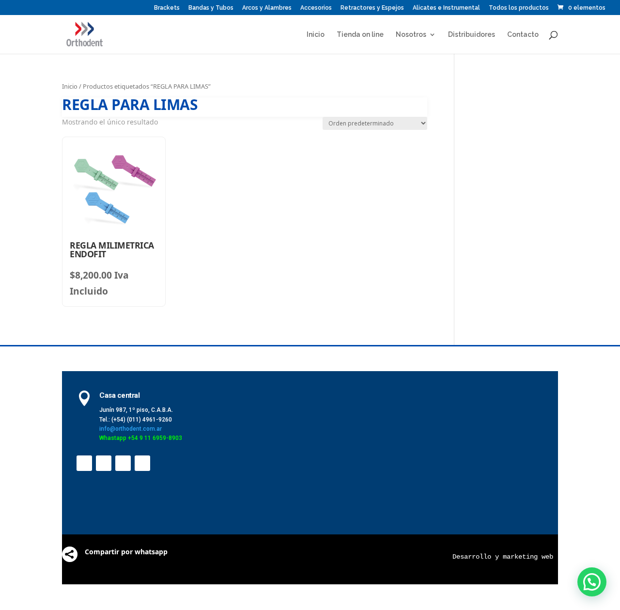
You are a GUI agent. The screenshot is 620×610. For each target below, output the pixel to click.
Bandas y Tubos (210, 8)
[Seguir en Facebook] (84, 463)
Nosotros (411, 34)
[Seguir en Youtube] (123, 463)
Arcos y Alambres (267, 8)
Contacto (523, 34)
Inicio (316, 34)
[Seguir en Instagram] (142, 463)
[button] (591, 581)
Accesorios (316, 8)
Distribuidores (471, 34)
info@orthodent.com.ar (130, 428)
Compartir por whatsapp (126, 551)
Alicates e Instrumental (446, 8)
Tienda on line (360, 34)
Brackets (167, 8)
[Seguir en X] (103, 463)
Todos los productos (519, 8)
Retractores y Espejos (372, 8)
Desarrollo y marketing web (502, 557)
